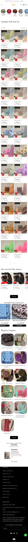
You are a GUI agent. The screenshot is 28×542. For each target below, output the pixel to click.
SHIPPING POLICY (7, 482)
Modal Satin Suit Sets (6, 399)
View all (14, 296)
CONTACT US (6, 479)
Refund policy (6, 497)
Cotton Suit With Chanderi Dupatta (20, 416)
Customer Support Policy (8, 476)
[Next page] (17, 263)
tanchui (15, 541)
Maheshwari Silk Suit (6, 415)
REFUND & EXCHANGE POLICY (10, 488)
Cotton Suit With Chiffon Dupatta (7, 366)
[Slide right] (16, 292)
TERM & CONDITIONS (8, 470)
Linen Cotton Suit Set (4, 285)
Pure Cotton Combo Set (7, 347)
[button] (1, 4)
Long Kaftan (7, 433)
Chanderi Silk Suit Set (5, 63)
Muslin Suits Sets (19, 383)
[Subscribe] (23, 528)
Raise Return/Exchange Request (10, 485)
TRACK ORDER (6, 491)
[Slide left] (11, 292)
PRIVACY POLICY (6, 473)
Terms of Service (6, 494)
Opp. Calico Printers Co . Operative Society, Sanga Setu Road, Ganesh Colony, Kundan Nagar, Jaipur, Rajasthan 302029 (14, 519)
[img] (14, 445)
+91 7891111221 (10, 514)
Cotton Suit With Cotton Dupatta (21, 348)
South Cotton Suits (6, 383)
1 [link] (10, 263)
